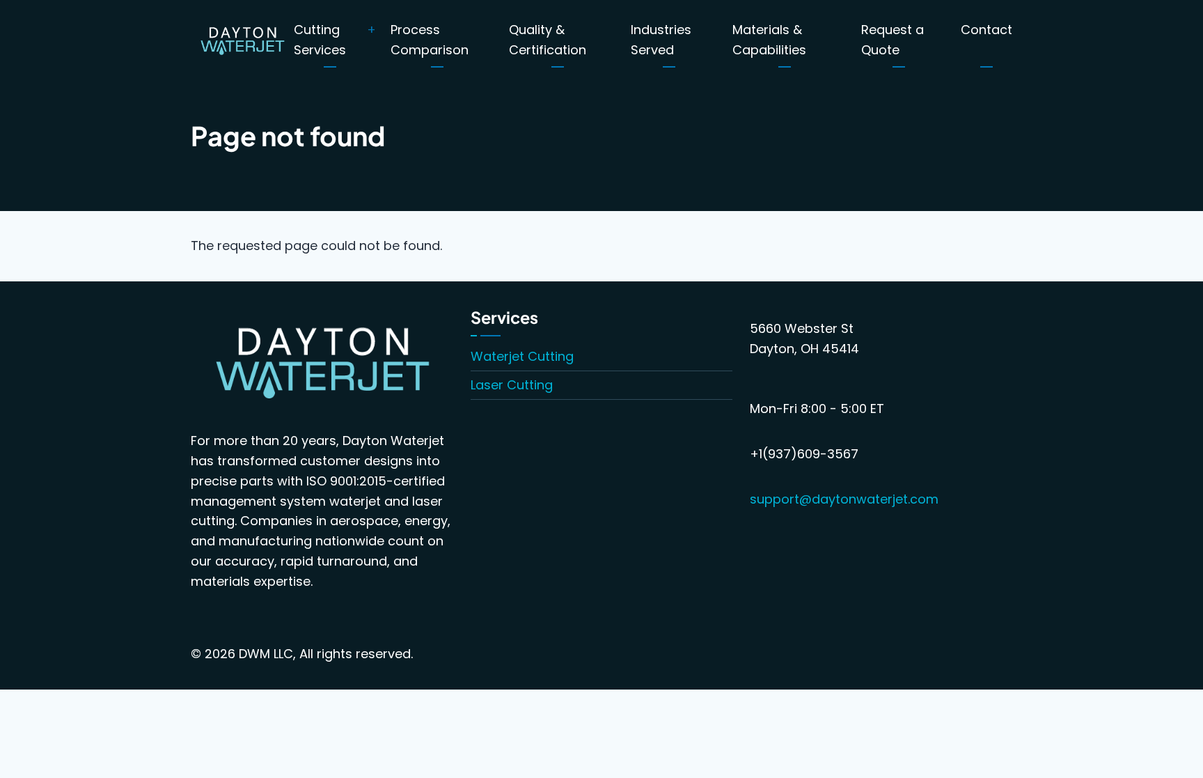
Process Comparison (430, 40)
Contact (986, 29)
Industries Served (661, 40)
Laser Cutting (512, 385)
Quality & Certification (547, 40)
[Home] (242, 39)
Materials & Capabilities (769, 40)
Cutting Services (320, 40)
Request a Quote (892, 40)
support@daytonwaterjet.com (844, 499)
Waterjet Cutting (522, 356)
